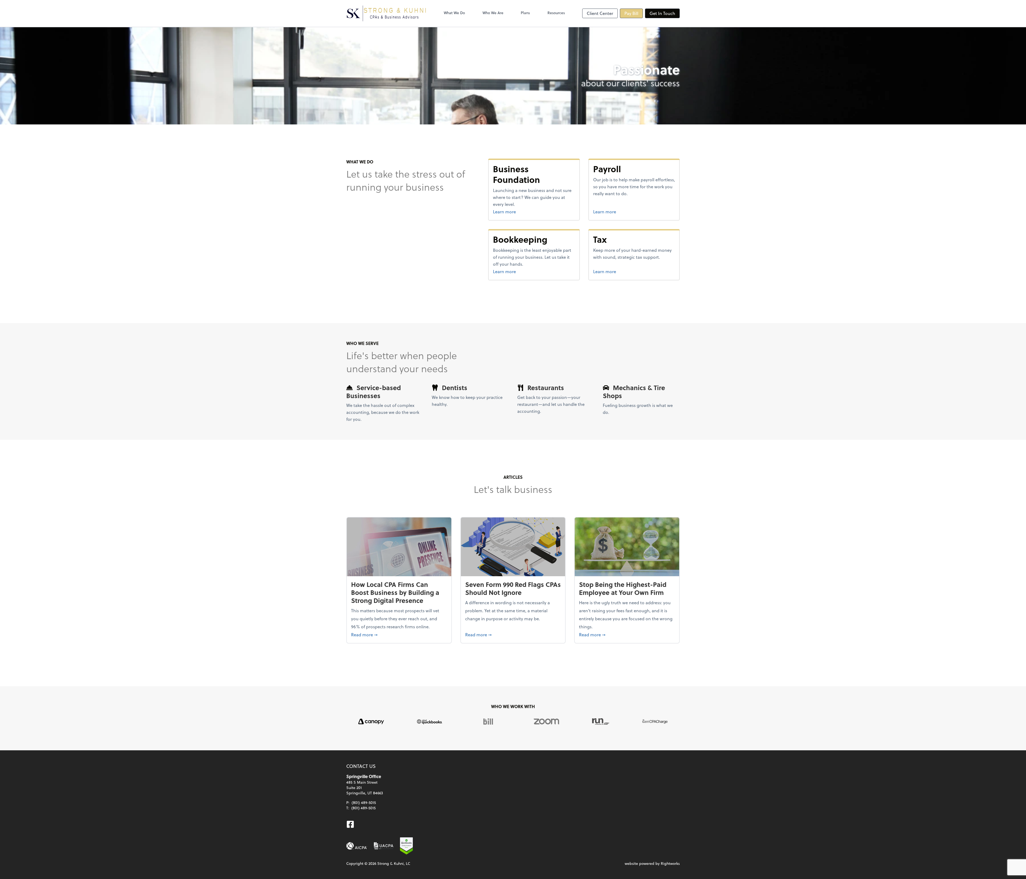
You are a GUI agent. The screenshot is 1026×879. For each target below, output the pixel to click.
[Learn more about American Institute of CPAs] (356, 846)
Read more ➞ (399, 634)
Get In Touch (662, 13)
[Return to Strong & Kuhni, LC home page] (386, 13)
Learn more (524, 211)
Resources (556, 12)
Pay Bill (631, 13)
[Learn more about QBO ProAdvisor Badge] (406, 845)
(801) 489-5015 (364, 802)
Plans (525, 12)
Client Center (600, 13)
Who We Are (493, 12)
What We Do (454, 12)
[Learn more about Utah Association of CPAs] (384, 846)
